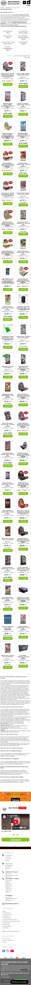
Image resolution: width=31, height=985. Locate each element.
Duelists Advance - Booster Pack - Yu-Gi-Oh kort (7, 308)
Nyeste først (27, 57)
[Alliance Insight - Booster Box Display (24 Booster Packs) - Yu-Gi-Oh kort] (8, 66)
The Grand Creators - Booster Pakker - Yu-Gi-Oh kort (7, 599)
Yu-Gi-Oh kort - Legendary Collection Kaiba (23, 657)
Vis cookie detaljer (5, 977)
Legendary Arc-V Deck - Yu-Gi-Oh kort (7, 367)
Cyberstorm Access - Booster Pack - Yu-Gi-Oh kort (23, 223)
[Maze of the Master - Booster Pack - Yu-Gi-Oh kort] (8, 415)
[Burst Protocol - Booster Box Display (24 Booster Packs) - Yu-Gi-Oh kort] (8, 185)
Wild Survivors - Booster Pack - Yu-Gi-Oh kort (7, 656)
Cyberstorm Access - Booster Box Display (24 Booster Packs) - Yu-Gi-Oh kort (8, 224)
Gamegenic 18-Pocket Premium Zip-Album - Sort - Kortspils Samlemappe (23, 308)
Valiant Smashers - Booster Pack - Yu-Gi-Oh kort (23, 628)
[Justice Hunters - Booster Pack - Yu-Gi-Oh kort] (23, 329)
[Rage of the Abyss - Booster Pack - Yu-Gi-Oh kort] (8, 475)
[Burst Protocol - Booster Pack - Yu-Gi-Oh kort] (23, 185)
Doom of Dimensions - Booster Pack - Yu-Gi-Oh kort (23, 252)
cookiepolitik (24, 969)
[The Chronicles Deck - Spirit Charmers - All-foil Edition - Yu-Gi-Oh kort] (23, 560)
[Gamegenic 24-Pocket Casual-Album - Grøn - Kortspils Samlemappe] (8, 329)
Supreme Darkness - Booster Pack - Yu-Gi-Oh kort (7, 569)
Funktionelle (25, 973)
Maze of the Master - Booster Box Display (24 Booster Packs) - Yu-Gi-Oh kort (23, 396)
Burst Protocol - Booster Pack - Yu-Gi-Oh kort (23, 194)
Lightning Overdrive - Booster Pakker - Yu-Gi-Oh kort (7, 395)
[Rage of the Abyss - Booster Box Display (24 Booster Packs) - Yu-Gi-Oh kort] (23, 445)
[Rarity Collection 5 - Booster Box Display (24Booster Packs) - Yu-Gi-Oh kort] (23, 475)
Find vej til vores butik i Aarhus (10, 919)
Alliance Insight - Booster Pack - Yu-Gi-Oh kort (23, 74)
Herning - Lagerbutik (8, 940)
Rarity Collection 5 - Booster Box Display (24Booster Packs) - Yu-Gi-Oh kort (23, 484)
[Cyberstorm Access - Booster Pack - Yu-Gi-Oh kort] (23, 214)
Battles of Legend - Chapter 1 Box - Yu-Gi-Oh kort (23, 105)
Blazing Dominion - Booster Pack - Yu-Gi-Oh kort (23, 164)
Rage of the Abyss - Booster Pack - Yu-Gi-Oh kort (7, 484)
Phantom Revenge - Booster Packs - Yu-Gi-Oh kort (7, 454)
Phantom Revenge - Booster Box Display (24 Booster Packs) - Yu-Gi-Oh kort (23, 425)
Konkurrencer (6, 916)
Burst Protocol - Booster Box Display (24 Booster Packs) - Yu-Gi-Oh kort (7, 194)
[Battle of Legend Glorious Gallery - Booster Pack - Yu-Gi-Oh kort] (8, 96)
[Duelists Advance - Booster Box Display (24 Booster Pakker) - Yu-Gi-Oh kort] (23, 271)
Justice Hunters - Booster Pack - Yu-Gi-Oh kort (23, 337)
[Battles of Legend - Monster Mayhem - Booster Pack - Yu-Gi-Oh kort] (23, 126)
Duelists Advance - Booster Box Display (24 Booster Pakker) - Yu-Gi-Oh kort (23, 280)
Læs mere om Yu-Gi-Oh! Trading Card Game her (13, 26)
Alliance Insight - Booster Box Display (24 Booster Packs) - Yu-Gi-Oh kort (7, 75)
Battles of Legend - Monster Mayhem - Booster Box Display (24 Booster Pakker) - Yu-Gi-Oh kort (7, 136)
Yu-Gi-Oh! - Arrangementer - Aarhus (8, 48)
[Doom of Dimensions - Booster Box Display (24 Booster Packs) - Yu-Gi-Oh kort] (8, 243)
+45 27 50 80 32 (8, 880)
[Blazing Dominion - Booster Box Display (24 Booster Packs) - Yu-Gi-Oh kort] (8, 155)
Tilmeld (15, 800)
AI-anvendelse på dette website (10, 931)
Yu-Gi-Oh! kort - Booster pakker (23, 32)
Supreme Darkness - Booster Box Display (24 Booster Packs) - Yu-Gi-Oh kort (23, 540)
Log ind (28, 5)
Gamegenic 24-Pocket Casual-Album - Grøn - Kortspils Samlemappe (8, 338)
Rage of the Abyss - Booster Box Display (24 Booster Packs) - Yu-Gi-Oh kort (23, 455)
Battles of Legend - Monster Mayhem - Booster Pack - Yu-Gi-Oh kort (23, 135)
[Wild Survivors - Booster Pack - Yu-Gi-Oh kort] (8, 648)
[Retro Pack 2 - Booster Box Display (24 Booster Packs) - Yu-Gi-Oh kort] (23, 503)
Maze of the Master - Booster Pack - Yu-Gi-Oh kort (7, 424)
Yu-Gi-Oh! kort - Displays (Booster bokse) (23, 37)
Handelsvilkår (6, 924)
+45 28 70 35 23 (8, 873)
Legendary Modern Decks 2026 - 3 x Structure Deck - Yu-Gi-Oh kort (23, 368)
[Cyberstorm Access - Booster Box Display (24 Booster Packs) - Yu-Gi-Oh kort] (8, 214)
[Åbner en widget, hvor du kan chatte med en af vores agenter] (19, 982)
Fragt (4, 911)
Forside (2, 7)
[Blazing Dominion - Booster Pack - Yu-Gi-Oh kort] (23, 155)
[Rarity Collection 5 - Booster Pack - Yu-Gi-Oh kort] (7, 503)
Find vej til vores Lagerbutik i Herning (11, 921)
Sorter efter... (9, 55)
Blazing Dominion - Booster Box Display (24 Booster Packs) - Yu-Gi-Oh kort (8, 165)
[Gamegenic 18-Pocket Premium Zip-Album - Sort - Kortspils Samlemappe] (23, 299)
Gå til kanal (15, 839)
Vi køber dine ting (7, 917)
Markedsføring (16, 973)
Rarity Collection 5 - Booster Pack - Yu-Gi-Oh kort (7, 512)
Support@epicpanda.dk (12, 903)
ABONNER (22, 808)
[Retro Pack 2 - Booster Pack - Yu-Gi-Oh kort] (7, 531)
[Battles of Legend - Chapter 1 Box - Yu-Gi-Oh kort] (23, 96)
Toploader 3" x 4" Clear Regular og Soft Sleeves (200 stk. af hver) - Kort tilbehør (23, 599)
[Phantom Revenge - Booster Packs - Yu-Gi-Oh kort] (8, 445)
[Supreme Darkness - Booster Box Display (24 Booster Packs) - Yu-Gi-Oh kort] (23, 531)
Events (4, 942)
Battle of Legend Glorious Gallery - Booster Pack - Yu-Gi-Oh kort (7, 105)
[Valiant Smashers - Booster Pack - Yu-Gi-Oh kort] (23, 619)
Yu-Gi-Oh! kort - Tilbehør (23, 43)
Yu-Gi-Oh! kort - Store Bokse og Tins (8, 43)
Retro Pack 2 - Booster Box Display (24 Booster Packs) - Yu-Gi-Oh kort (23, 512)
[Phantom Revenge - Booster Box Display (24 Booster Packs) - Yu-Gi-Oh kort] (23, 415)
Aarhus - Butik (6, 938)
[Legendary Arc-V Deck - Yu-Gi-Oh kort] (8, 359)
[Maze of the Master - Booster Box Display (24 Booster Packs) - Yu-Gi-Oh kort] (23, 386)
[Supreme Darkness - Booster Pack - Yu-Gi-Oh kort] (8, 560)
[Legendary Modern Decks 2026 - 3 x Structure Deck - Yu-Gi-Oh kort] (23, 359)
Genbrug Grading (7, 926)
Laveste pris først (17, 55)
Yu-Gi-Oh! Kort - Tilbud (8, 32)
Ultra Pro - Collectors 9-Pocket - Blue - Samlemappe (7, 628)
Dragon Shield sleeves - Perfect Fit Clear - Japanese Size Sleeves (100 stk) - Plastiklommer (7, 280)
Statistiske (6, 974)
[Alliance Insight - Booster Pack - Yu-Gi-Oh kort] (23, 66)
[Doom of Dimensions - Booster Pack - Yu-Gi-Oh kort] (23, 243)
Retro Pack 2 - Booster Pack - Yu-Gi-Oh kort (8, 539)
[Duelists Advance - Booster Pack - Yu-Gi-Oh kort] (8, 299)
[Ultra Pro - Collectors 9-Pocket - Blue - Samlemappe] (8, 619)
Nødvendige (6, 973)
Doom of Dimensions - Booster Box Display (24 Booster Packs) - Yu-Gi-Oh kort (8, 253)
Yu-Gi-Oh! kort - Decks (8, 36)
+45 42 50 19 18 (8, 897)
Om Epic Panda (6, 922)
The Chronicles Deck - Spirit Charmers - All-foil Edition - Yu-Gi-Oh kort (23, 569)
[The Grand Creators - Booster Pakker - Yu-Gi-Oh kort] (8, 590)
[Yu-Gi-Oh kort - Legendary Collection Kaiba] (23, 648)
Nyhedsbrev (6, 927)
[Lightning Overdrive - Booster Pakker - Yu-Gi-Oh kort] (8, 386)
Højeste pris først (26, 55)
